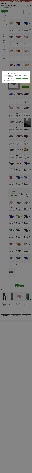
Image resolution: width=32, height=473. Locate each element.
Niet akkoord (10, 78)
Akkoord (22, 78)
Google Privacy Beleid (10, 76)
